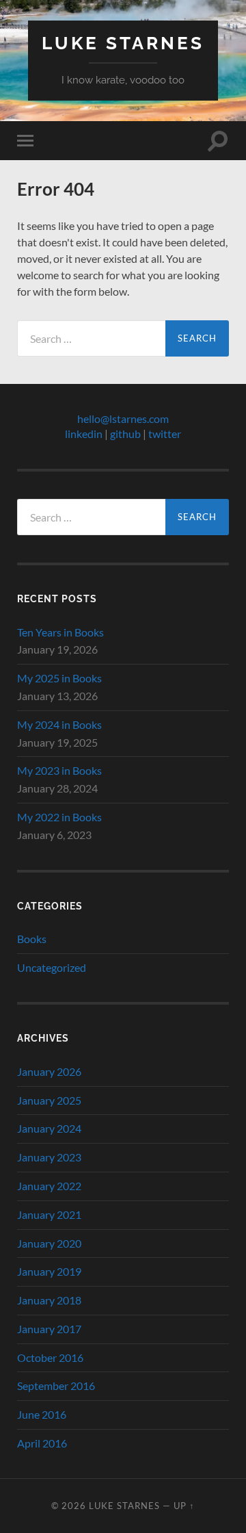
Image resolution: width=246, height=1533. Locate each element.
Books (31, 938)
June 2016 (41, 1414)
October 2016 (50, 1357)
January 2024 (49, 1128)
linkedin (83, 433)
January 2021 (49, 1214)
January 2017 (49, 1328)
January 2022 (49, 1185)
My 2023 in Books (59, 770)
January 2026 (49, 1071)
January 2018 (49, 1299)
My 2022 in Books (59, 816)
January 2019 (49, 1271)
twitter (164, 433)
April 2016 (42, 1443)
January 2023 (49, 1156)
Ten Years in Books (60, 632)
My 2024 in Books (59, 724)
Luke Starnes (123, 42)
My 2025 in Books (59, 677)
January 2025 (49, 1100)
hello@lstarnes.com (123, 418)
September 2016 (56, 1385)
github (125, 433)
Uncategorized (51, 967)
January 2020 (49, 1243)
